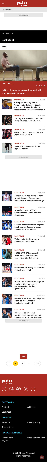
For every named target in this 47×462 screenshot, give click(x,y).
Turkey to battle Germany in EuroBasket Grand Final (26, 240)
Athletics (31, 407)
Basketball (8, 84)
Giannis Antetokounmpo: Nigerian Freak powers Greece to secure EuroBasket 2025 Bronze (29, 227)
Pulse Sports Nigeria (7, 439)
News (4, 46)
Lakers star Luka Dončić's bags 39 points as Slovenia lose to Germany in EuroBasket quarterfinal (29, 285)
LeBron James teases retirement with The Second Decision (22, 92)
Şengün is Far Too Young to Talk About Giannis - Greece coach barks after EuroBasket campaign (29, 198)
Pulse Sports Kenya (36, 437)
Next (23, 357)
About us (6, 422)
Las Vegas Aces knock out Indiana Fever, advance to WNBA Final (29, 119)
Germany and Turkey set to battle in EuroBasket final (29, 268)
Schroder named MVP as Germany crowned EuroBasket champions (27, 212)
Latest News (7, 9)
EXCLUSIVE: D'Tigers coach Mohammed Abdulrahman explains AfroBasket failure (26, 255)
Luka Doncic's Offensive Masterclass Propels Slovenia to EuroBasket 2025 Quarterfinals (28, 315)
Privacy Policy (33, 422)
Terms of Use (8, 427)
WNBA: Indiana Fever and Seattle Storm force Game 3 (28, 133)
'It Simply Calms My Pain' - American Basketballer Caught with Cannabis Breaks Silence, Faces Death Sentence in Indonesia (29, 106)
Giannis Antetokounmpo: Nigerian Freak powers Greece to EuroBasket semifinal (29, 300)
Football (5, 407)
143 (37, 363)
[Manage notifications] (42, 457)
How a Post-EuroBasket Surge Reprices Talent (27, 147)
